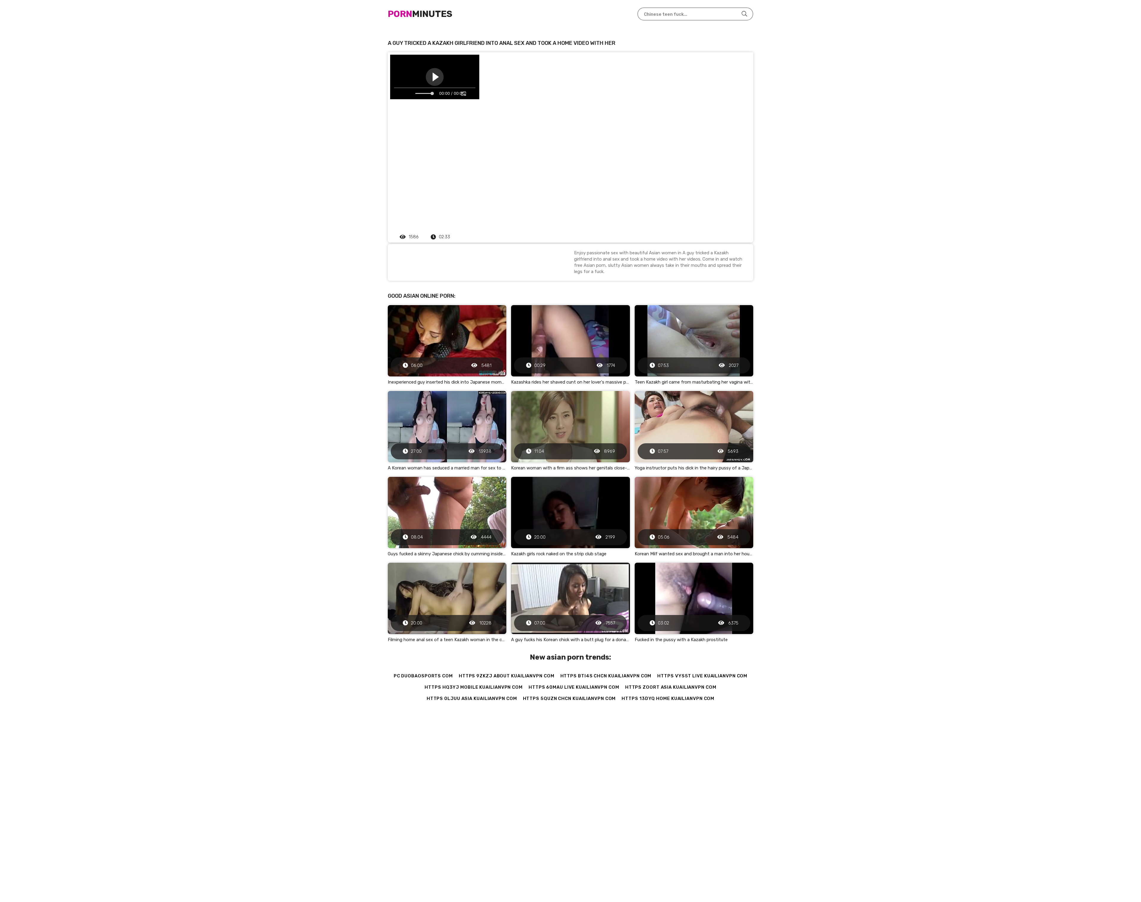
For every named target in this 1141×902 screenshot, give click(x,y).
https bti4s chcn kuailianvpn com (606, 676)
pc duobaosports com (423, 676)
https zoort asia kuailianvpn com (670, 687)
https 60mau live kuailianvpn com (574, 687)
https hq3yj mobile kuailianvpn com (474, 687)
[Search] (744, 14)
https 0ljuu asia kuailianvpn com (472, 698)
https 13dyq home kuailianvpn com (668, 698)
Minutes (420, 14)
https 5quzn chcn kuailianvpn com (569, 698)
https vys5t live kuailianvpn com (702, 676)
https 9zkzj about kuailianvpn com (506, 676)
